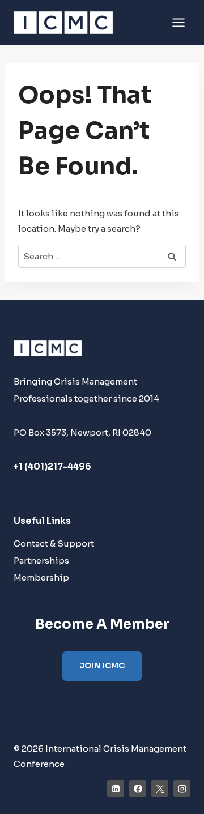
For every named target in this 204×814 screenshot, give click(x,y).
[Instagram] (181, 788)
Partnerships (41, 560)
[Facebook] (137, 788)
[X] (159, 788)
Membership (41, 577)
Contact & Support (54, 543)
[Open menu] (178, 22)
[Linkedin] (115, 788)
